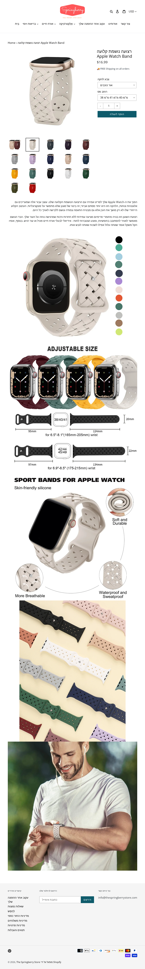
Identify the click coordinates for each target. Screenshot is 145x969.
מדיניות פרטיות (16, 925)
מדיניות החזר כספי (18, 916)
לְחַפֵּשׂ (11, 911)
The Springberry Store (28, 962)
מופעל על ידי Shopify (51, 962)
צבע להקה (103, 79)
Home (11, 43)
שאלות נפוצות (16, 906)
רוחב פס (102, 91)
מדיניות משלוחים (17, 920)
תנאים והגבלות (16, 930)
